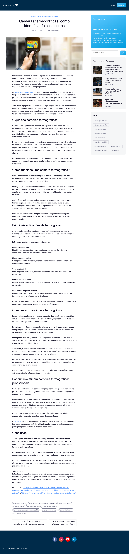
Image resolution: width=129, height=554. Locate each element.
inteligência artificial (101, 142)
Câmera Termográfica (38, 16)
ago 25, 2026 (109, 74)
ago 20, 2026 (109, 84)
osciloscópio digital (100, 146)
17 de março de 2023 (36, 31)
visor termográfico (19, 513)
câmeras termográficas (24, 92)
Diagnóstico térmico (64, 503)
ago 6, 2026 (108, 106)
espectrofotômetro (100, 133)
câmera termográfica (19, 503)
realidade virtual (116, 146)
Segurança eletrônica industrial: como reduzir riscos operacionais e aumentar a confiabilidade (114, 68)
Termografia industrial (66, 510)
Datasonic (48, 16)
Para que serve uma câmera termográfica (26, 510)
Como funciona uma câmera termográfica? (42, 503)
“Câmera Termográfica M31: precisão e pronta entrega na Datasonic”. (48, 493)
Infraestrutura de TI (101, 138)
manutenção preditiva (50, 506)
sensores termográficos (49, 510)
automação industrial (101, 121)
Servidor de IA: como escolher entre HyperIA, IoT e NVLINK (113, 91)
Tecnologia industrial (101, 150)
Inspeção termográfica (34, 506)
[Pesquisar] (123, 52)
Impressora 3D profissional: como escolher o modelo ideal (113, 102)
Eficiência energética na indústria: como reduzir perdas (113, 80)
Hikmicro (55, 16)
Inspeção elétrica (18, 506)
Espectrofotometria (100, 129)
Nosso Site (121, 5)
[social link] (55, 539)
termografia (115, 150)
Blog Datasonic (12, 548)
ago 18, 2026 (109, 95)
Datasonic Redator (53, 31)
